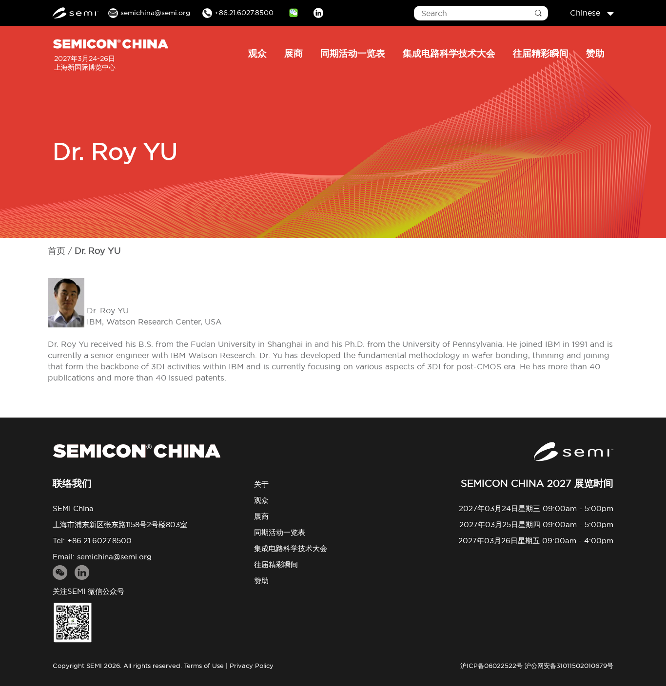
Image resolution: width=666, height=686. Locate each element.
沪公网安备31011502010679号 (569, 665)
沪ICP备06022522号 (491, 665)
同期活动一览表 (352, 53)
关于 (261, 484)
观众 (257, 53)
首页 (56, 250)
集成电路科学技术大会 (449, 53)
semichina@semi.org (114, 557)
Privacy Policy (252, 665)
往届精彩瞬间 (540, 53)
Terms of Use (204, 665)
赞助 (595, 53)
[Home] (136, 451)
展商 (293, 53)
